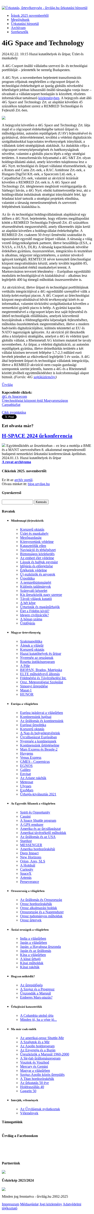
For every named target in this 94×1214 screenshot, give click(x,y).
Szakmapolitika (31, 641)
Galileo (25, 770)
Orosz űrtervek (31, 920)
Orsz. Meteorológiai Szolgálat (41, 682)
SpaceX (25, 873)
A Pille (25, 666)
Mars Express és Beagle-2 (38, 749)
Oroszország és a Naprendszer (42, 912)
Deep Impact (29, 853)
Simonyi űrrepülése (34, 686)
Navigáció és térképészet (38, 550)
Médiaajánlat (29, 1204)
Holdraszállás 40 (32, 1087)
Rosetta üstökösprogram (37, 662)
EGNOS (26, 766)
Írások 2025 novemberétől (30, 15)
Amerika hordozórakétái (37, 849)
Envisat (25, 774)
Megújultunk (20, 20)
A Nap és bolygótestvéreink (40, 733)
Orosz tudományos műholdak (41, 916)
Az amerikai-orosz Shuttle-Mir (42, 1038)
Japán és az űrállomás (35, 951)
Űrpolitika (27, 578)
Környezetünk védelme (37, 542)
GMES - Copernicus (35, 762)
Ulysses (25, 786)
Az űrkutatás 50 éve (34, 1083)
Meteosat (26, 782)
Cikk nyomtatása (14, 412)
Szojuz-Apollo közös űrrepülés (42, 1075)
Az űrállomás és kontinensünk (41, 721)
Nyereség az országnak (36, 658)
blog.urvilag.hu (39, 484)
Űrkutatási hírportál (25, 24)
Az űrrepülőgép (31, 985)
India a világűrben (33, 938)
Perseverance (29, 882)
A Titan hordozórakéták (37, 1079)
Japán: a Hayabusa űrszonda (40, 947)
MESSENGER (31, 845)
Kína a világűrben (33, 955)
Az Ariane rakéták (33, 778)
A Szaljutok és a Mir (35, 1042)
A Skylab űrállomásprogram (40, 1058)
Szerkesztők (19, 32)
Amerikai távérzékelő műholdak (43, 833)
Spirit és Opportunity (35, 812)
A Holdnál (27, 865)
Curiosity (26, 869)
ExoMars (26, 790)
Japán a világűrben (33, 942)
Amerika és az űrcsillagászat (40, 829)
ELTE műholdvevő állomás (40, 674)
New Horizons (30, 857)
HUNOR (27, 694)
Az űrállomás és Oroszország (41, 900)
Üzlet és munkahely (34, 533)
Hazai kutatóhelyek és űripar (40, 653)
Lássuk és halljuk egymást (39, 562)
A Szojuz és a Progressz (37, 989)
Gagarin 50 (28, 1091)
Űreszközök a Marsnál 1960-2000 (44, 1054)
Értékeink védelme (33, 570)
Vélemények (29, 1113)
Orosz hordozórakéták (36, 904)
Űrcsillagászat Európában (38, 737)
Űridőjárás (27, 623)
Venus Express (30, 757)
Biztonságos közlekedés (37, 554)
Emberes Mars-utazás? (36, 997)
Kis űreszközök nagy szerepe (41, 595)
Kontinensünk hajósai (35, 717)
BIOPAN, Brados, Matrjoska (41, 670)
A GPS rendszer (31, 824)
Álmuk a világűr (32, 645)
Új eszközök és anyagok (37, 574)
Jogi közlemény (50, 1204)
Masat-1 (26, 690)
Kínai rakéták (29, 967)
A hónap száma (31, 619)
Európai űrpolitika (33, 725)
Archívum (18, 28)
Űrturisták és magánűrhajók (40, 607)
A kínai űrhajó (30, 959)
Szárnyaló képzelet (33, 591)
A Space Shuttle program (38, 820)
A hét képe (28, 603)
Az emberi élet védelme (37, 558)
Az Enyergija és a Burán (37, 1050)
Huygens (26, 753)
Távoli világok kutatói (36, 599)
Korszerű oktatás (32, 529)
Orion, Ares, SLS (32, 861)
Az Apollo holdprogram (37, 1046)
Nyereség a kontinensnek (38, 741)
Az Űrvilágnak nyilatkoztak (40, 1109)
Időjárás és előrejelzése (36, 566)
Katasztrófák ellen (33, 546)
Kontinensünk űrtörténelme (39, 745)
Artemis (25, 877)
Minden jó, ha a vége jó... (38, 1019)
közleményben (48, 98)
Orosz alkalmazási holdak (38, 908)
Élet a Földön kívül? (34, 611)
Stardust (26, 841)
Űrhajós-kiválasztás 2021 (38, 794)
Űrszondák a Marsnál (35, 993)
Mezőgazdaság (31, 538)
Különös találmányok (35, 586)
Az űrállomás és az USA (38, 837)
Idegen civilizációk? (34, 615)
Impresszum (10, 1204)
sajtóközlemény (44, 377)
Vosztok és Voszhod (34, 1062)
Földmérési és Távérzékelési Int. (43, 678)
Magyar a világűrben (35, 1070)
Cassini (25, 816)
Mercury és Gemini (34, 1066)
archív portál (23, 480)
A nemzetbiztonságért (35, 582)
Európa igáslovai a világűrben (41, 713)
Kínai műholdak (31, 963)
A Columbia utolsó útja (36, 1015)
